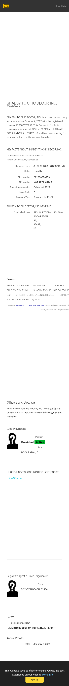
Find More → (15, 478)
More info (47, 674)
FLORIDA (61, 5)
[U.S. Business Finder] (6, 5)
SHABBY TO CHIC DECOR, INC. (30, 305)
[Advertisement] (34, 65)
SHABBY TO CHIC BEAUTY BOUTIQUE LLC (28, 285)
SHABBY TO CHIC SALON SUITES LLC (35, 295)
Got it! (34, 679)
